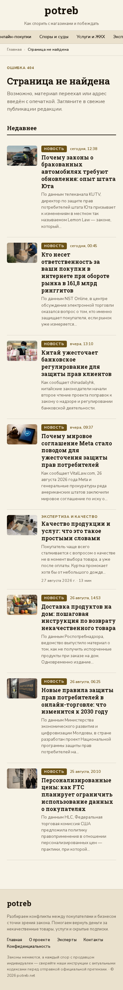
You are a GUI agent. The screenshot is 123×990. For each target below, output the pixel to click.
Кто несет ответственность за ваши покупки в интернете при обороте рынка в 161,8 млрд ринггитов (75, 272)
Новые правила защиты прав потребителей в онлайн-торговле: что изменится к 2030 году (77, 700)
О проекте (39, 940)
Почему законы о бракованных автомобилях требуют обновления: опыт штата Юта (78, 172)
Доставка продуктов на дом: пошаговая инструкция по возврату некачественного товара (78, 617)
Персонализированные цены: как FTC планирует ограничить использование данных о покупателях (77, 795)
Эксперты (67, 940)
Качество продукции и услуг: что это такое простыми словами (75, 531)
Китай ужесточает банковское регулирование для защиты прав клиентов (76, 363)
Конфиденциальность (28, 947)
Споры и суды (53, 37)
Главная (14, 49)
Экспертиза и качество (69, 517)
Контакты (93, 940)
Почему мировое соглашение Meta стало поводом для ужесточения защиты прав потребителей (76, 450)
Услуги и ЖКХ (91, 37)
